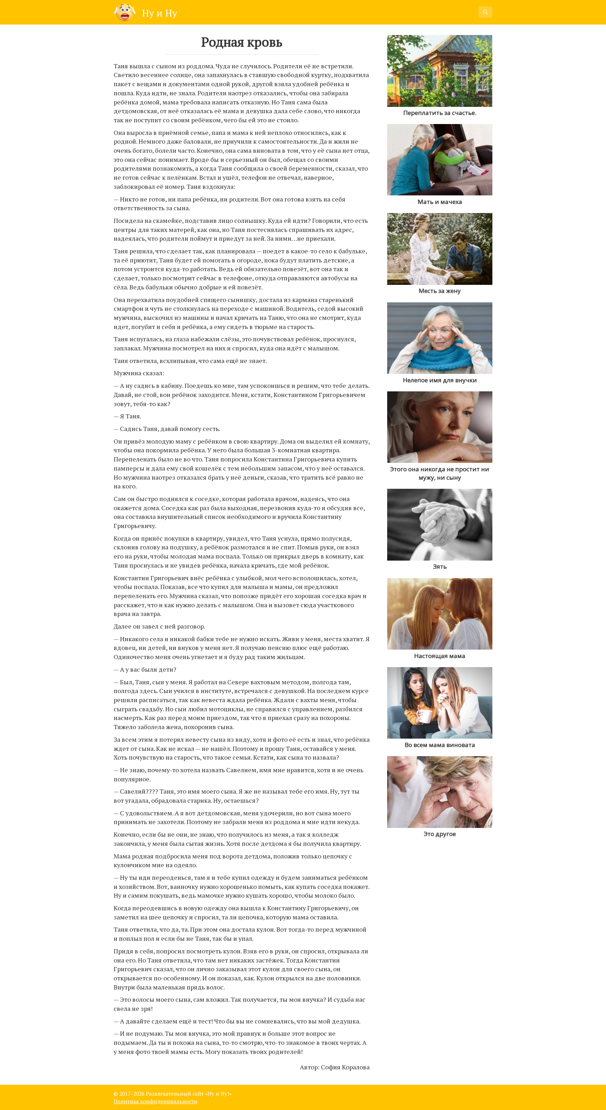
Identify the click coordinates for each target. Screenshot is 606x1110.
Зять (440, 566)
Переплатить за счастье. (439, 113)
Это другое (440, 834)
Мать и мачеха (440, 202)
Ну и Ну (158, 12)
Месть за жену (440, 291)
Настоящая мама (439, 656)
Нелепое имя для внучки (440, 380)
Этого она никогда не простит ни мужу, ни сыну (439, 473)
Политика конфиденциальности (155, 1101)
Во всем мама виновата (440, 745)
